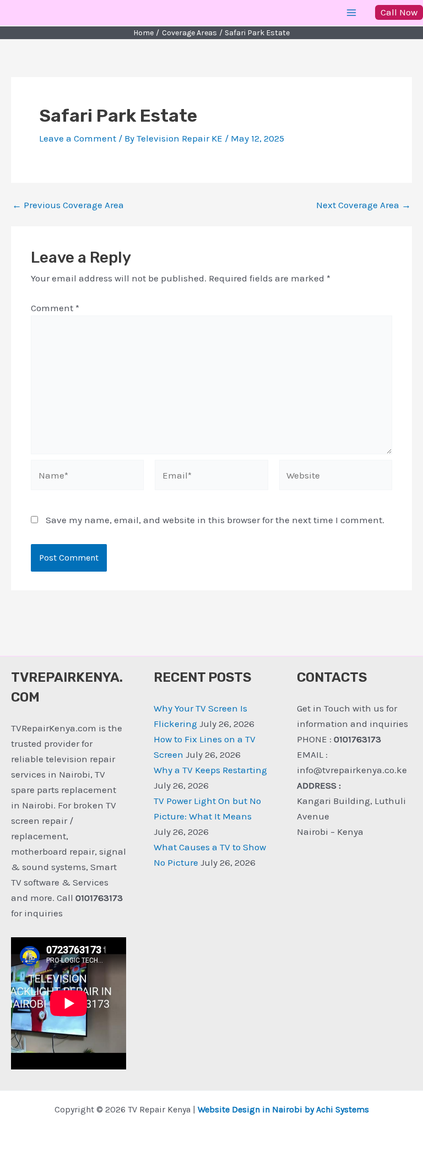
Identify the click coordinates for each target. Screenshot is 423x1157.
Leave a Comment (77, 138)
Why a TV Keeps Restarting (210, 769)
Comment (55, 307)
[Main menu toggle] (352, 12)
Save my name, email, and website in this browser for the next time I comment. (215, 519)
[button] (399, 12)
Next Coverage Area (363, 205)
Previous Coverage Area (68, 205)
